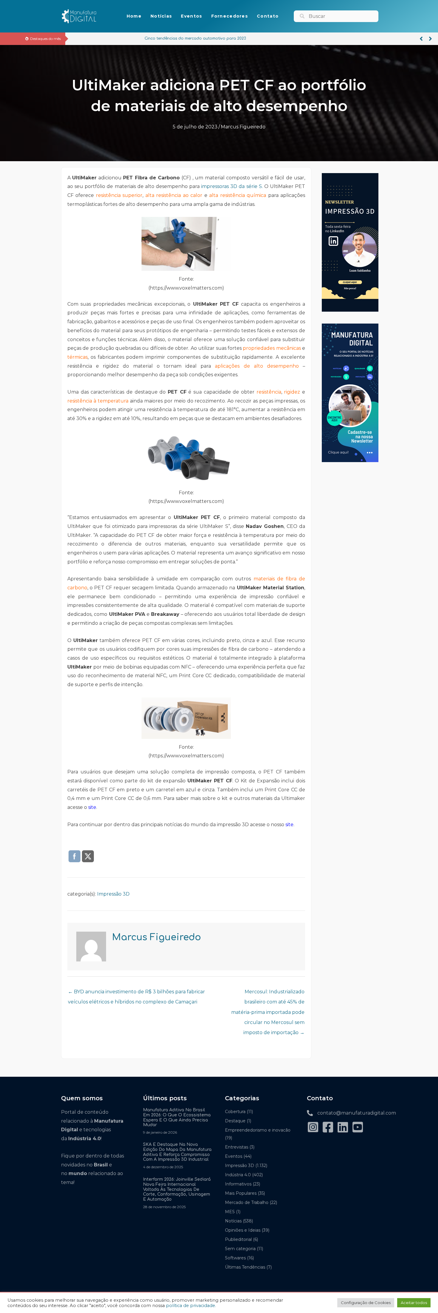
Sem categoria (240, 1248)
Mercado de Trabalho (246, 1202)
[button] (421, 38)
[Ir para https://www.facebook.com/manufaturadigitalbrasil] (328, 1128)
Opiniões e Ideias (242, 1230)
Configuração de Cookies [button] (366, 1302)
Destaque (235, 1121)
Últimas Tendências (245, 1267)
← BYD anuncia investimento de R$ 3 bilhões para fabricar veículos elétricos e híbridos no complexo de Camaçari (136, 993)
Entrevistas (236, 1147)
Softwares (235, 1258)
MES (230, 1211)
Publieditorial (238, 1239)
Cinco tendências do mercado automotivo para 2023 (123, 38)
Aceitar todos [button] (414, 1302)
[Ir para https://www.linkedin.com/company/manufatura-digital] (343, 1128)
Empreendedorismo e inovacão (258, 1130)
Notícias (233, 1221)
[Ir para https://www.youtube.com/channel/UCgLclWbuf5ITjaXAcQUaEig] (358, 1128)
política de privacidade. (191, 1305)
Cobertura (235, 1111)
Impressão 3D (113, 894)
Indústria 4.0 (238, 1174)
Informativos (238, 1184)
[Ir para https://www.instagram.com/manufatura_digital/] (313, 1128)
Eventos (233, 1156)
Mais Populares (241, 1193)
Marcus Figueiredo (243, 127)
